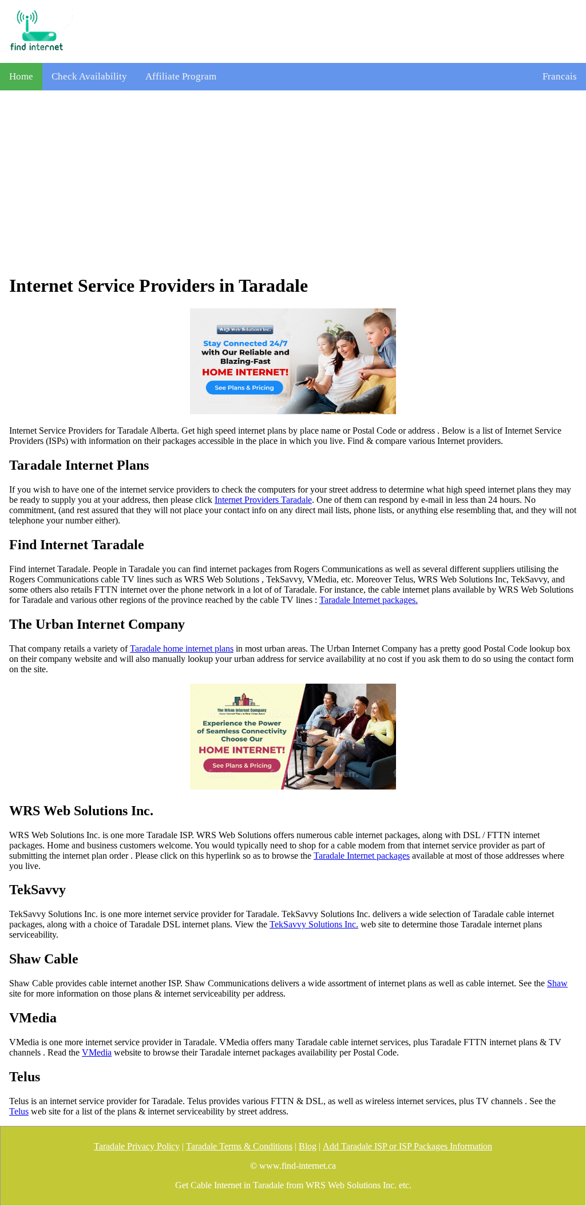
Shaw (557, 983)
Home (21, 76)
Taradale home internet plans (181, 648)
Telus (19, 1111)
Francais (560, 76)
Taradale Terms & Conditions (239, 1146)
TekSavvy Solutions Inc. (314, 924)
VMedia (97, 1052)
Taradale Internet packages (362, 855)
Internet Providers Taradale (263, 500)
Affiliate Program (180, 76)
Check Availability (89, 76)
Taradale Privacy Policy (137, 1146)
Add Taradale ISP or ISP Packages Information (407, 1146)
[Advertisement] (293, 182)
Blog (307, 1146)
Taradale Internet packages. (368, 600)
